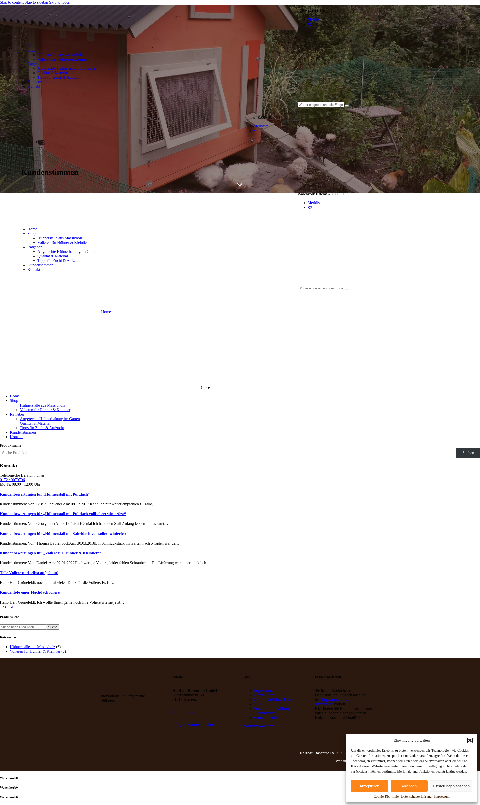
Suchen (468, 453)
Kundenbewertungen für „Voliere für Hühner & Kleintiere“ (51, 553)
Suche (53, 627)
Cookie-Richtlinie (386, 796)
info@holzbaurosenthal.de (193, 724)
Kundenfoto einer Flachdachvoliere (30, 592)
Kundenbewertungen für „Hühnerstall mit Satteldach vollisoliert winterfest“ (64, 533)
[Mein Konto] (380, 38)
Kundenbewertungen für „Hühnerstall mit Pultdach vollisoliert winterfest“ (63, 514)
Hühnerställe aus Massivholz (32, 647)
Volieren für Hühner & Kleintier (35, 651)
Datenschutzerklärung (416, 796)
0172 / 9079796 (12, 480)
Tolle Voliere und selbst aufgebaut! (29, 573)
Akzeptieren (369, 786)
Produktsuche (11, 445)
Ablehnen (409, 786)
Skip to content (12, 2)
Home (106, 312)
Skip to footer (60, 2)
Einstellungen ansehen (451, 786)
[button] (470, 740)
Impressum (442, 796)
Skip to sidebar (36, 2)
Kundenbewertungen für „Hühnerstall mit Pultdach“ (45, 494)
